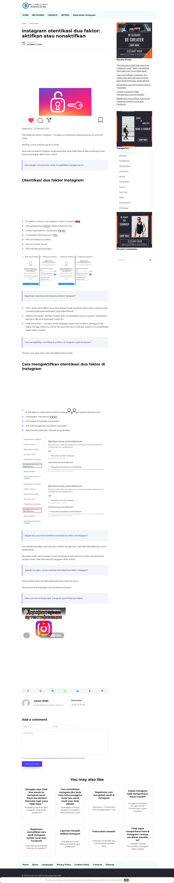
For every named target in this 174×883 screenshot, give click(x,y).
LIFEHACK (53, 15)
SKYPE (122, 177)
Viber (121, 197)
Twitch (122, 187)
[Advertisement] (65, 70)
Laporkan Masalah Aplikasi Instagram (70, 832)
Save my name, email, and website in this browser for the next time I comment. (55, 758)
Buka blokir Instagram (84, 15)
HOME (25, 15)
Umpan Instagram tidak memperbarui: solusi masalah (137, 794)
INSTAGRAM (38, 15)
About (35, 865)
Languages (47, 865)
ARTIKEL (65, 15)
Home (25, 865)
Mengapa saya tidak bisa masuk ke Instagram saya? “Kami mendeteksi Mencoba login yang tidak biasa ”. (133, 68)
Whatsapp (124, 208)
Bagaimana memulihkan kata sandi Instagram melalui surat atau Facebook (133, 101)
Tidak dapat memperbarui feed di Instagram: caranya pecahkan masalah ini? (137, 834)
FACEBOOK (124, 161)
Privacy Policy (64, 865)
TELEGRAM (124, 182)
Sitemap (110, 865)
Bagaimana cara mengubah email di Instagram (103, 795)
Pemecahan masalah (103, 831)
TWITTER (123, 192)
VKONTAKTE (124, 203)
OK (126, 880)
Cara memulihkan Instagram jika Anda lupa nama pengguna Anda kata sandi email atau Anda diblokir (133, 78)
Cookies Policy (81, 865)
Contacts (97, 865)
